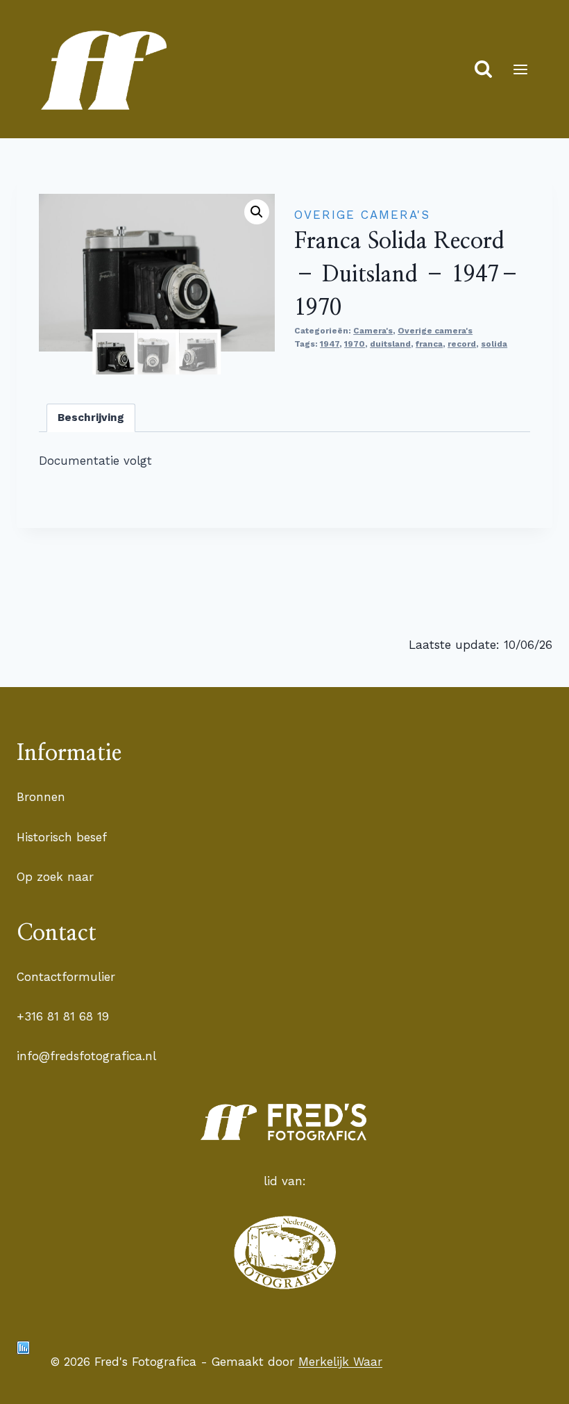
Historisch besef (62, 837)
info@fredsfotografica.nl (86, 1056)
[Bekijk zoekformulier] (483, 69)
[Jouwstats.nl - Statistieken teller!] (23, 1348)
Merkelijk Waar (340, 1362)
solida (494, 344)
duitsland (390, 344)
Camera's (373, 331)
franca (429, 344)
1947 (329, 344)
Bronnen (41, 797)
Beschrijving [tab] (91, 417)
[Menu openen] (520, 69)
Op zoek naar (55, 877)
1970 (354, 344)
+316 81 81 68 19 (63, 1016)
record (462, 344)
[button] (256, 211)
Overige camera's (362, 215)
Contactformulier (66, 977)
